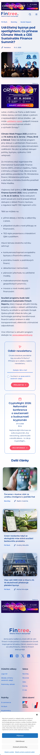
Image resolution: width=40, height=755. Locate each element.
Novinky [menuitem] (25, 674)
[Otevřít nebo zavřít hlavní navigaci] (36, 14)
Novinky (14, 22)
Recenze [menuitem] (25, 678)
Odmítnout (20, 741)
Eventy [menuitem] (25, 686)
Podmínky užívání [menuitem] (8, 684)
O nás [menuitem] (24, 690)
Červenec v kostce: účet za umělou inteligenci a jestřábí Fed (19, 495)
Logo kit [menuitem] (4, 674)
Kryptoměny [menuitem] (6, 710)
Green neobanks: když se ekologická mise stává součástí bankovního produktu (18, 538)
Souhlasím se (20, 377)
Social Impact (26, 22)
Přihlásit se (18, 385)
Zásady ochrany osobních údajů (25, 752)
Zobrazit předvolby (20, 747)
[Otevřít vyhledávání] (29, 14)
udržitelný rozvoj (14, 121)
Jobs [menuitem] (24, 682)
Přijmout (20, 736)
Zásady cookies (9, 752)
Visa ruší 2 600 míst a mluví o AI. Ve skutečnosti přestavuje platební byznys (19, 582)
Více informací (18, 448)
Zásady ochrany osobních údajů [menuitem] (7, 679)
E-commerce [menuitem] (6, 702)
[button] (37, 714)
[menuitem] (11, 656)
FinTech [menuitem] (4, 706)
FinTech (4, 22)
